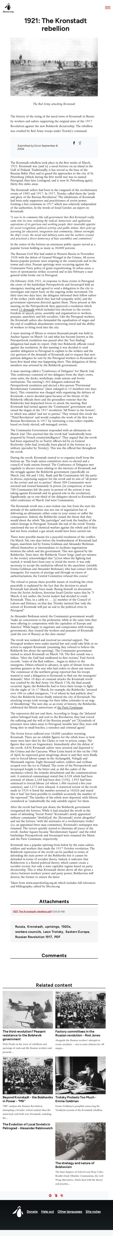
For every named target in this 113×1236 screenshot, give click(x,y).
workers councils (28, 932)
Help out (47, 1212)
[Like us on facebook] (50, 1195)
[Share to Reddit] (80, 143)
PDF (57, 937)
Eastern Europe (77, 932)
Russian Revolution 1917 (33, 937)
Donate (32, 1212)
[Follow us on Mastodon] (61, 1195)
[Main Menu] (106, 7)
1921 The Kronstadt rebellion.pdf (32, 911)
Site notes (93, 1212)
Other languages (70, 1212)
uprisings (52, 927)
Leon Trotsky (53, 932)
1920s (65, 927)
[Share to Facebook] (74, 143)
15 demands (26, 310)
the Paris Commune (70, 707)
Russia (20, 927)
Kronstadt (35, 927)
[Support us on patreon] (56, 1195)
